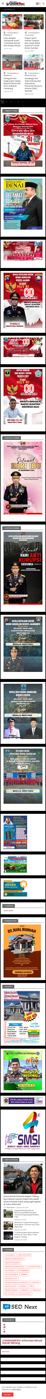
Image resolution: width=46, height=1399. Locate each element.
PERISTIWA (36, 1290)
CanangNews (10, 1255)
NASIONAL (23, 1286)
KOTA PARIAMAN (23, 1271)
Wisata (12, 1294)
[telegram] (4, 1332)
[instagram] (4, 1329)
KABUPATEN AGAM (24, 1255)
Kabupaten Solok (11, 1278)
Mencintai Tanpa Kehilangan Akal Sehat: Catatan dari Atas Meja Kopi (26, 1225)
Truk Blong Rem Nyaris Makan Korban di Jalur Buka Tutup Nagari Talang (26, 1234)
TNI (6, 1294)
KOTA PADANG (10, 1271)
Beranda (5, 1351)
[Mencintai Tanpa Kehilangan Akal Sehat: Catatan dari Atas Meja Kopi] (8, 1226)
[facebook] (4, 1325)
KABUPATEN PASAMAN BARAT (15, 1267)
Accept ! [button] (7, 1394)
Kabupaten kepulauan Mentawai (16, 1282)
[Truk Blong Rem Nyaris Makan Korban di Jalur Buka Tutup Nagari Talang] (8, 1235)
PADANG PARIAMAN (11, 1290)
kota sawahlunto (25, 1294)
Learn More (16, 1389)
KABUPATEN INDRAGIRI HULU (14, 1259)
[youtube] (4, 1327)
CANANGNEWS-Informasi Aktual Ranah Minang (22, 1342)
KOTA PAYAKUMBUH (11, 1275)
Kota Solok (35, 1282)
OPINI (31, 1286)
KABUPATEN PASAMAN (12, 1263)
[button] (43, 3)
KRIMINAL (24, 1275)
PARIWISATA (25, 1290)
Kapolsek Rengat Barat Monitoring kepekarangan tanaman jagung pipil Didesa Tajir (26, 1213)
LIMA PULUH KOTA (10, 1286)
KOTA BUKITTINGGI (34, 1267)
